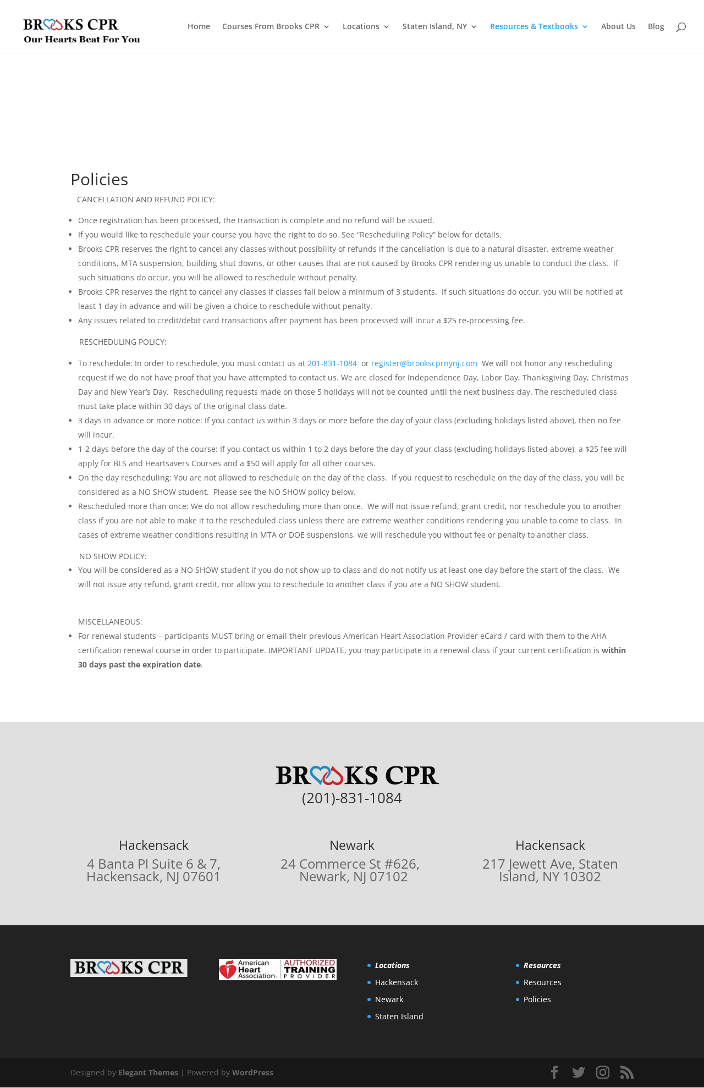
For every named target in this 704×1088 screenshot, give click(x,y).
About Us (618, 27)
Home (199, 27)
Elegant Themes (148, 1072)
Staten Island (399, 1016)
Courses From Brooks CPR (271, 27)
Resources (543, 982)
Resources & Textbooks (534, 27)
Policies (537, 999)
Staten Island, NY (435, 27)
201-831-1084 (332, 363)
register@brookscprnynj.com (424, 363)
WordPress (252, 1072)
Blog (656, 27)
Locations (361, 27)
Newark (389, 999)
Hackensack (396, 982)
